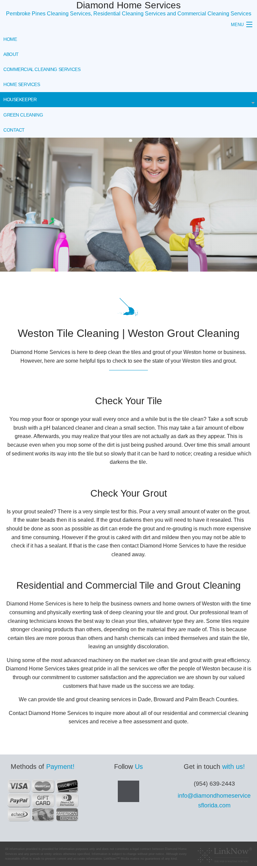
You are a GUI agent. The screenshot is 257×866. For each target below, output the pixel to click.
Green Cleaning (23, 115)
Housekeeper (19, 99)
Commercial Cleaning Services (41, 69)
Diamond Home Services (128, 5)
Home (10, 39)
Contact (14, 130)
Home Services (21, 84)
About (11, 54)
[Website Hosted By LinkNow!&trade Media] (225, 853)
